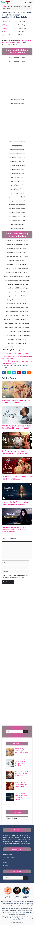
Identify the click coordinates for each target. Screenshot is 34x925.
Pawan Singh (17, 365)
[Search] (26, 731)
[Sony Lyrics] (5, 2)
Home (4, 6)
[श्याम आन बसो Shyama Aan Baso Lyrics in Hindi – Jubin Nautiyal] (17, 389)
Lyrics (6, 28)
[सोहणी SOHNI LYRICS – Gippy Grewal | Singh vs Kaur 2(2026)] (17, 465)
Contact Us (6, 860)
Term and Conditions (9, 857)
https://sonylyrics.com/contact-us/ (11, 916)
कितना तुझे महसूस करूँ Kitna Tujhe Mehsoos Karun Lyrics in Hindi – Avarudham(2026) (14, 529)
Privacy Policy (7, 854)
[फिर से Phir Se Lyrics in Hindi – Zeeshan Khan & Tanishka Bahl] (17, 440)
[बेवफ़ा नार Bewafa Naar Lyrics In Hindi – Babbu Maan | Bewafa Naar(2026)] (17, 415)
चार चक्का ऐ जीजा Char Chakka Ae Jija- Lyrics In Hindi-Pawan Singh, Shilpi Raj (17, 362)
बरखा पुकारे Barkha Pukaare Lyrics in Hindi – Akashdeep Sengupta (16, 503)
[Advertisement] (17, 81)
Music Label (7, 35)
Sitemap (5, 865)
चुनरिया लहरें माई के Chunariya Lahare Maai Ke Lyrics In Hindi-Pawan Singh (17, 357)
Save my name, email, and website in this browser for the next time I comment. (15, 576)
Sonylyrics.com (19, 922)
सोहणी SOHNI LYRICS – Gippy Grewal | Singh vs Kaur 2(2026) (17, 478)
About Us (6, 862)
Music (6, 31)
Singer (6, 25)
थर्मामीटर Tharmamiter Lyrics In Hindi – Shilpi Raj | (16, 353)
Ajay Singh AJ (8, 365)
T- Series (24, 365)
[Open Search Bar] (26, 2)
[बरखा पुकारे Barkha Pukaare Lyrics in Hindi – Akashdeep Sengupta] (17, 491)
